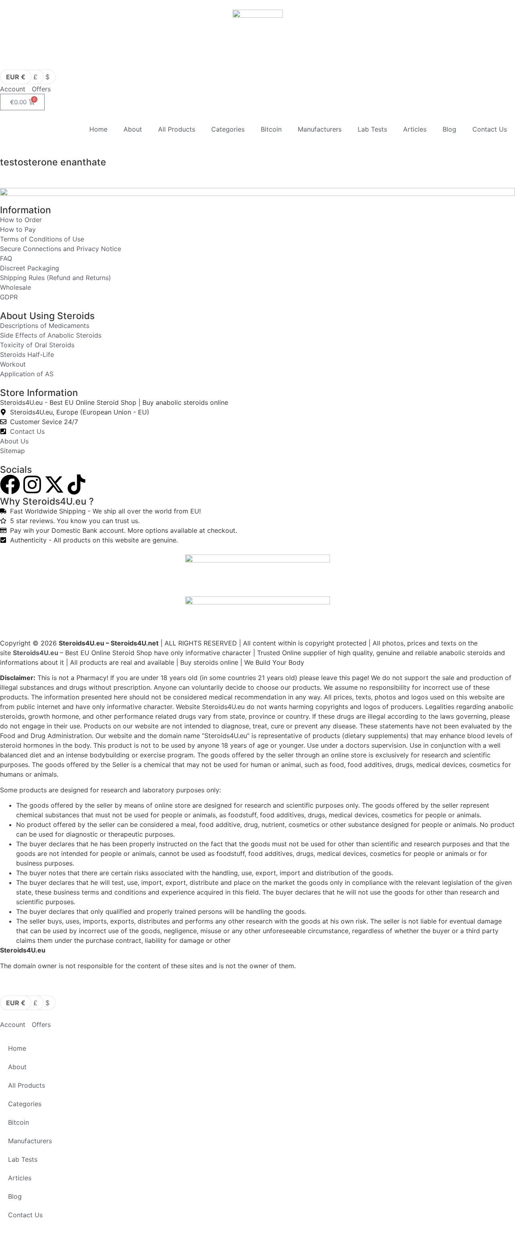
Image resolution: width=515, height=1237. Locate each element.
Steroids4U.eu (35, 653)
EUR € (15, 77)
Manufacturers (320, 129)
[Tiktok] (76, 484)
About (133, 129)
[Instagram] (32, 484)
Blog (449, 129)
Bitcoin (271, 129)
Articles (414, 129)
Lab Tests (372, 129)
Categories (228, 129)
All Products (176, 129)
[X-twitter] (54, 484)
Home (98, 129)
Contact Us (489, 129)
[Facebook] (10, 484)
